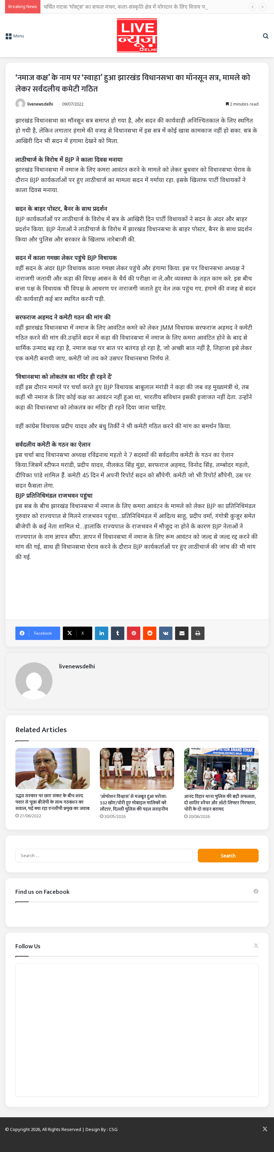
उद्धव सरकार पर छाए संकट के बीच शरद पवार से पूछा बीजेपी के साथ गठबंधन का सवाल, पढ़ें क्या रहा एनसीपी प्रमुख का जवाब (52, 802)
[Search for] (265, 37)
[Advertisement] (137, 585)
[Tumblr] (117, 633)
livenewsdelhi (40, 104)
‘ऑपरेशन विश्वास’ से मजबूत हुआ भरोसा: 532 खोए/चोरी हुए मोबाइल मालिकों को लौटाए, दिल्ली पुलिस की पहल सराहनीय (134, 803)
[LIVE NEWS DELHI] (137, 35)
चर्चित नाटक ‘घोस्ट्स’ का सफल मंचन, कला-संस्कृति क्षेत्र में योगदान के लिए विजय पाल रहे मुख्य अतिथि (143, 6)
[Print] (197, 633)
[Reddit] (149, 633)
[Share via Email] (181, 633)
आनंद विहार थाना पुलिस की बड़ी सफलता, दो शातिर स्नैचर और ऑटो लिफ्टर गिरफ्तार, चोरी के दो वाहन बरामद (220, 803)
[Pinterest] (133, 633)
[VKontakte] (165, 633)
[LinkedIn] (101, 633)
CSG (113, 1129)
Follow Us (27, 947)
